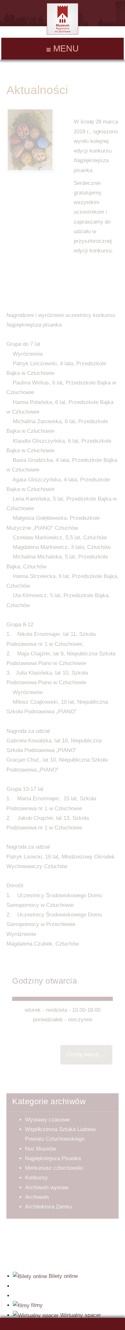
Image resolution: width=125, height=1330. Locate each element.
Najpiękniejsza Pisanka (53, 1158)
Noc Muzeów (40, 1149)
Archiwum (37, 1197)
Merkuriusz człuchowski (54, 1168)
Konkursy (36, 1178)
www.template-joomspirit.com (2, 1311)
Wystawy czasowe (47, 1120)
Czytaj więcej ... (86, 1054)
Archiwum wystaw (46, 1187)
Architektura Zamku (48, 1207)
